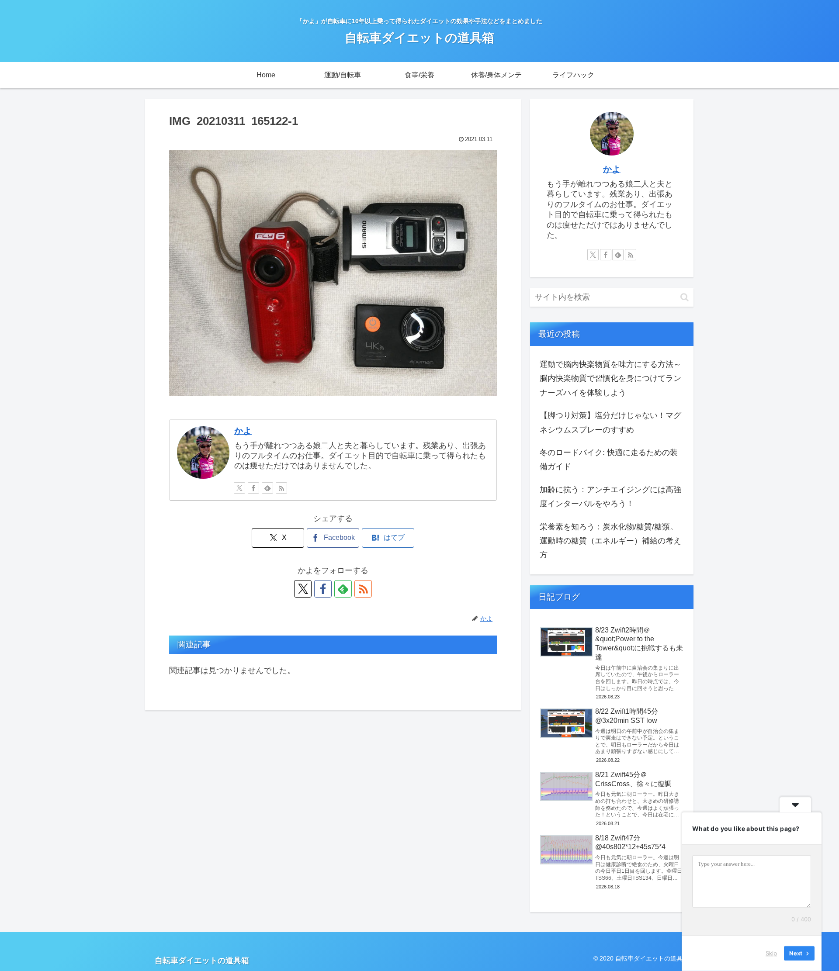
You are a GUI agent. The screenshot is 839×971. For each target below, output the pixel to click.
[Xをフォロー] (239, 488)
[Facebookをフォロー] (253, 488)
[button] (684, 297)
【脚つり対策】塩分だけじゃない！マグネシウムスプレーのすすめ (610, 422)
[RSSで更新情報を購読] (281, 488)
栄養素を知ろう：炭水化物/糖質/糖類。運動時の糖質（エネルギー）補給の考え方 (610, 541)
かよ (243, 430)
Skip (771, 953)
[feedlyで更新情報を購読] (267, 488)
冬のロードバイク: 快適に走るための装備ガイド (609, 459)
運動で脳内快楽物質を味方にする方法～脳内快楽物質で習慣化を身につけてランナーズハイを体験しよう (610, 378)
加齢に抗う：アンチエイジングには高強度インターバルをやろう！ (610, 496)
